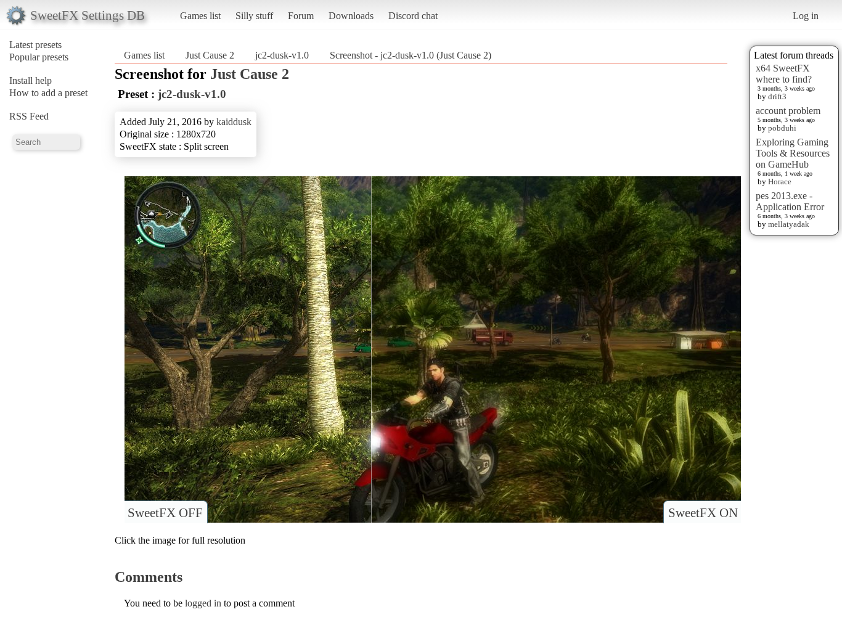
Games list (200, 15)
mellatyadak (788, 224)
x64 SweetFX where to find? (784, 73)
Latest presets (35, 44)
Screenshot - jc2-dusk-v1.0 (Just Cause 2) (410, 55)
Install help (30, 80)
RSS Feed (29, 116)
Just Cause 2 (210, 55)
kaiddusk (233, 121)
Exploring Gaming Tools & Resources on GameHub (793, 153)
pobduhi (782, 128)
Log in (806, 15)
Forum (301, 15)
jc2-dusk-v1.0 (282, 55)
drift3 (777, 96)
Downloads (351, 15)
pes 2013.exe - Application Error (790, 201)
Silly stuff (254, 15)
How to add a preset (48, 93)
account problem (788, 110)
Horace (779, 181)
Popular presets (38, 57)
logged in (203, 603)
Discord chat (413, 15)
